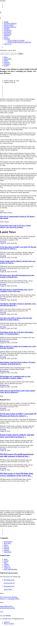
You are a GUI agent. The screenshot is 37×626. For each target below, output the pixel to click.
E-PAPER (7, 39)
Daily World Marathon (10, 569)
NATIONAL (8, 30)
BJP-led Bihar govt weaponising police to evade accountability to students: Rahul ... (15, 377)
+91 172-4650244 (5, 615)
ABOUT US (8, 44)
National (6, 550)
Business (6, 547)
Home (5, 57)
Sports (6, 545)
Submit (21, 53)
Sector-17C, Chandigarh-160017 (10, 599)
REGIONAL (8, 34)
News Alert (7, 543)
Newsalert (3, 241)
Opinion (6, 564)
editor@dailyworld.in (6, 606)
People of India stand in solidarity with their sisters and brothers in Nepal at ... (17, 436)
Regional (6, 548)
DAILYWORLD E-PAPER (16, 40)
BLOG (6, 37)
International (7, 59)
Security (6, 65)
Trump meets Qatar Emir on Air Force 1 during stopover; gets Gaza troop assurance (15, 226)
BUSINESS (7, 32)
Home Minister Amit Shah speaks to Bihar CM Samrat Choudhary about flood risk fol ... (17, 363)
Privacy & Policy (9, 623)
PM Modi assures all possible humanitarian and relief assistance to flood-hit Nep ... (17, 276)
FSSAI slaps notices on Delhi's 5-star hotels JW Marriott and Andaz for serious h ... (18, 415)
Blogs (5, 562)
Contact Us (7, 567)
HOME (6, 22)
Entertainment (8, 541)
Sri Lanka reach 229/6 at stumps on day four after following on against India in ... (16, 318)
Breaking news (4, 341)
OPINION (7, 35)
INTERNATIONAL (10, 27)
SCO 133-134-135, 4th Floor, (9, 597)
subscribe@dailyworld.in (7, 608)
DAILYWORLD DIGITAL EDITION (19, 42)
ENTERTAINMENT (10, 23)
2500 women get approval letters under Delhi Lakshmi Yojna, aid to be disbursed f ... (17, 391)
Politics (6, 60)
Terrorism (7, 62)
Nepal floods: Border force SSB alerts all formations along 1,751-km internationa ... (16, 333)
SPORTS (6, 29)
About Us (7, 566)
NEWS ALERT (8, 25)
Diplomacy (7, 64)
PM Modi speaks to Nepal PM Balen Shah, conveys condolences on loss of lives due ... (16, 290)
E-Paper (6, 561)
